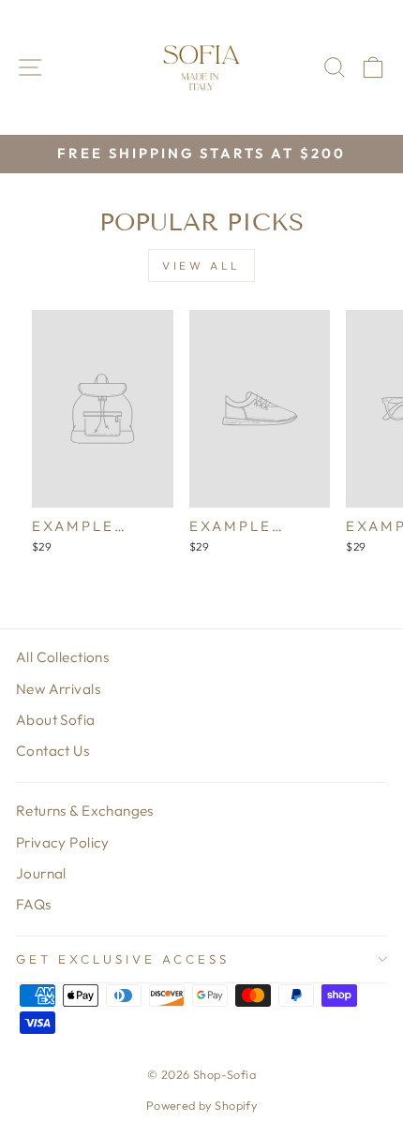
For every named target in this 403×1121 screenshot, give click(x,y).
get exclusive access (123, 958)
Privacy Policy (63, 842)
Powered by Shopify (201, 1105)
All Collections (62, 657)
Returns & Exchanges (85, 810)
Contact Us (52, 751)
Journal (41, 873)
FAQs (34, 904)
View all (201, 265)
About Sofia (56, 720)
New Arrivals (58, 689)
